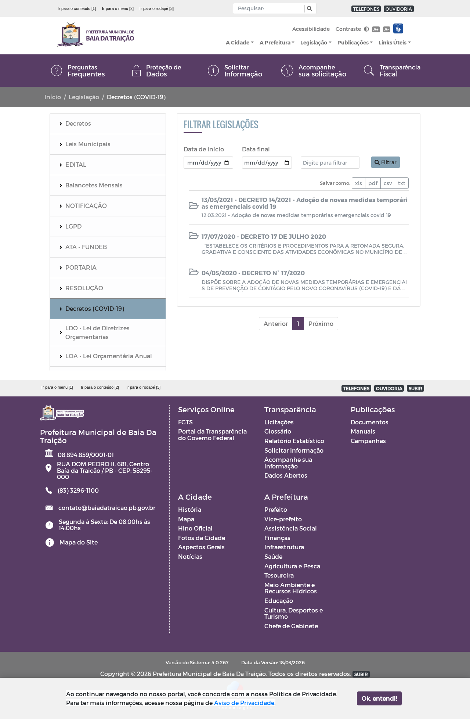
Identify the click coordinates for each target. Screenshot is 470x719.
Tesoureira (279, 575)
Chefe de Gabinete (291, 625)
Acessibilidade (311, 29)
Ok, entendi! (379, 698)
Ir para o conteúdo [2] (100, 387)
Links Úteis (392, 42)
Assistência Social (290, 528)
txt (401, 183)
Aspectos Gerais (201, 546)
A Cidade (237, 42)
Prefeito (275, 509)
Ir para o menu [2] (118, 8)
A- (386, 29)
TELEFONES (366, 8)
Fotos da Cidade (201, 537)
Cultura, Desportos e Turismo (293, 613)
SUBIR (415, 388)
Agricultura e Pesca (292, 565)
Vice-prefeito (283, 518)
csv (388, 183)
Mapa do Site (78, 542)
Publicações (353, 42)
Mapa (186, 518)
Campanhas (368, 440)
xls (358, 183)
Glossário (277, 431)
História (189, 509)
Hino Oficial (195, 528)
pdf (372, 183)
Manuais (363, 431)
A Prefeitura (275, 42)
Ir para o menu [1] (57, 387)
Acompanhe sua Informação (288, 463)
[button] (308, 8)
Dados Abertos (285, 475)
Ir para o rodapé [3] (157, 8)
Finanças (277, 537)
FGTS (185, 421)
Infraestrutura (284, 546)
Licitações (279, 421)
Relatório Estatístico (294, 440)
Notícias (190, 556)
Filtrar (388, 162)
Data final (256, 148)
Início (52, 96)
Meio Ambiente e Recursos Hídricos (290, 588)
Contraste (349, 29)
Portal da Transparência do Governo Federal (212, 434)
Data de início (204, 148)
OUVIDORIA (399, 8)
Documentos (369, 421)
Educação (278, 600)
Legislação (313, 42)
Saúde (273, 556)
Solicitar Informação (293, 450)
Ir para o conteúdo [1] (77, 8)
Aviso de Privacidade (244, 702)
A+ (375, 29)
